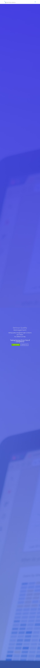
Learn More (15, 344)
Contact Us (24, 344)
